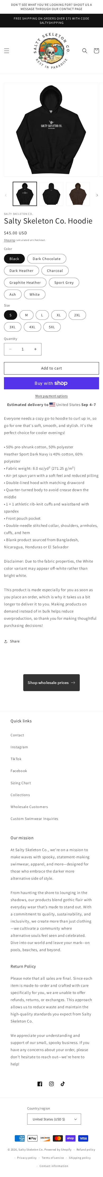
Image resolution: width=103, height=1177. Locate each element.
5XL (52, 327)
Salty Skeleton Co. (31, 1149)
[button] (6, 51)
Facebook (19, 770)
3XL (13, 327)
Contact (17, 735)
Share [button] (15, 641)
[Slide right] (97, 195)
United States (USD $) (49, 1119)
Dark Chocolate (47, 258)
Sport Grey (64, 282)
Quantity (10, 338)
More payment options (51, 396)
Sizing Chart (21, 783)
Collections (20, 794)
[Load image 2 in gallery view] (51, 194)
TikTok (16, 758)
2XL (77, 315)
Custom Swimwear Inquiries (34, 818)
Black (14, 258)
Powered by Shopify (58, 1149)
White (35, 294)
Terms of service (53, 1158)
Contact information (54, 1166)
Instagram (19, 747)
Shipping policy (80, 1158)
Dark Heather (22, 270)
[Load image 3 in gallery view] (78, 194)
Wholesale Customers (29, 806)
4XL (32, 327)
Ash (13, 294)
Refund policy (86, 1149)
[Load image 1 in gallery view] (25, 194)
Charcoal (55, 270)
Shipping (9, 240)
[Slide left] (6, 195)
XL (59, 315)
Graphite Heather (25, 282)
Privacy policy (27, 1158)
